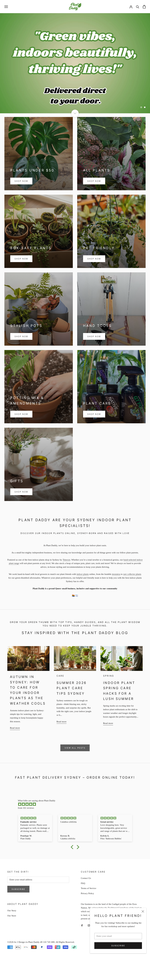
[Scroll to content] (75, 113)
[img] (76, 804)
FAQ (83, 883)
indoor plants (83, 574)
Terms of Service (88, 888)
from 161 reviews (26, 808)
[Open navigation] (6, 6)
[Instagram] (89, 925)
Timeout (66, 560)
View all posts (75, 748)
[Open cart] (144, 6)
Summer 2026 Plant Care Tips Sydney (72, 688)
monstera (116, 574)
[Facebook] (82, 925)
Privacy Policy (87, 893)
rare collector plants (132, 574)
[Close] (143, 911)
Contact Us (86, 878)
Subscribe (118, 945)
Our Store (11, 915)
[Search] (137, 6)
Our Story (11, 910)
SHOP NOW (21, 181)
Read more (15, 728)
